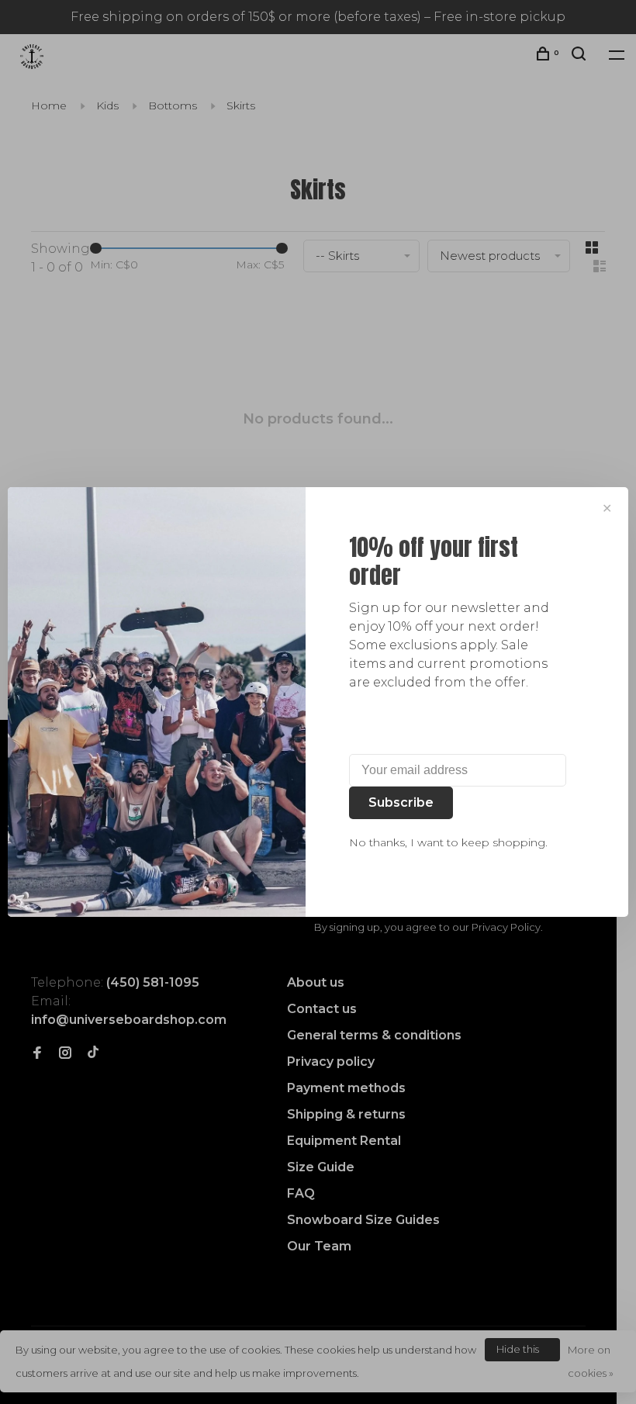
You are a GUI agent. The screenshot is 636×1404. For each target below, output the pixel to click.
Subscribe (401, 802)
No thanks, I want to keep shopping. (448, 842)
